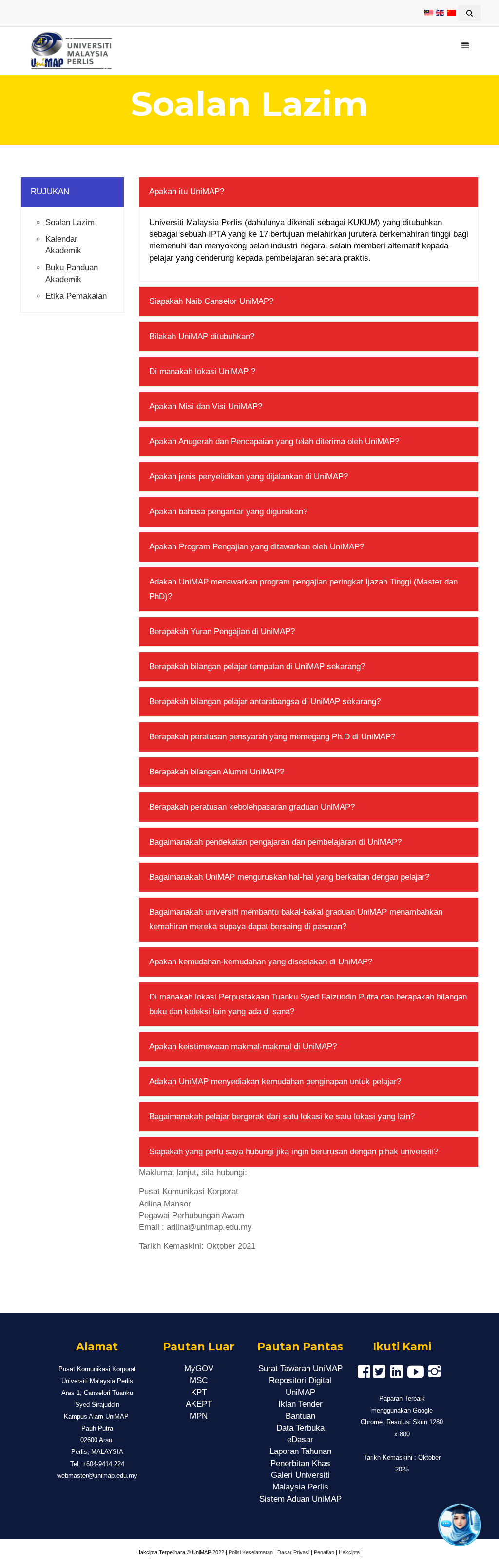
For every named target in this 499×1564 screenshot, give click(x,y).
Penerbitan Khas (300, 1463)
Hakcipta (349, 1552)
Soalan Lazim (70, 222)
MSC (199, 1380)
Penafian (324, 1552)
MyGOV (198, 1368)
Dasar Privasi (293, 1552)
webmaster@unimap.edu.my (97, 1475)
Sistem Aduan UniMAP (300, 1499)
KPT (199, 1392)
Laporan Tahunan (300, 1451)
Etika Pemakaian (76, 296)
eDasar (300, 1439)
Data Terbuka (300, 1427)
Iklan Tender (300, 1404)
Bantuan (300, 1416)
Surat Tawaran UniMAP (300, 1368)
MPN (199, 1416)
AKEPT (199, 1404)
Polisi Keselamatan (251, 1552)
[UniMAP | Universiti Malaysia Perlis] (66, 51)
